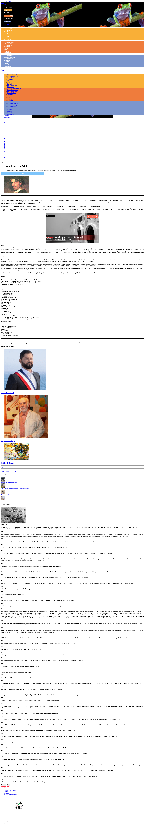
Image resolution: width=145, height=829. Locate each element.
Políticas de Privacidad (10, 790)
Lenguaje (6, 36)
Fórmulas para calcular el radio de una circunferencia (15, 488)
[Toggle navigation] (1, 69)
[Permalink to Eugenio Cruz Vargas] (26, 437)
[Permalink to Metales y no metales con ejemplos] (3, 481)
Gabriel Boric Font (7, 393)
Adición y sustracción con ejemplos (10, 500)
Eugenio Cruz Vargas (8, 441)
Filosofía (6, 61)
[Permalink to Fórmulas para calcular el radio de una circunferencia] (3, 487)
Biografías (6, 24)
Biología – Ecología (9, 57)
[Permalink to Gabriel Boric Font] (25, 389)
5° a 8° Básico (12, 88)
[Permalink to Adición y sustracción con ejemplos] (3, 499)
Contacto (6, 793)
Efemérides (7, 26)
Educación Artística (9, 28)
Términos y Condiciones (10, 794)
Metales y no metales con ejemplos (10, 482)
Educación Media (12, 102)
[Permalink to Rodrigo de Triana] (16, 459)
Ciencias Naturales (9, 37)
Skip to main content (6, 1)
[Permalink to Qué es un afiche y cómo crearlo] (3, 493)
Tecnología (7, 31)
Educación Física (8, 30)
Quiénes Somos (8, 791)
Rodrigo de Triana (7, 463)
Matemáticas (7, 39)
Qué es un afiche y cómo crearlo (9, 494)
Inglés (5, 34)
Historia (6, 33)
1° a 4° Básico (11, 75)
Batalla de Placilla (30, 523)
